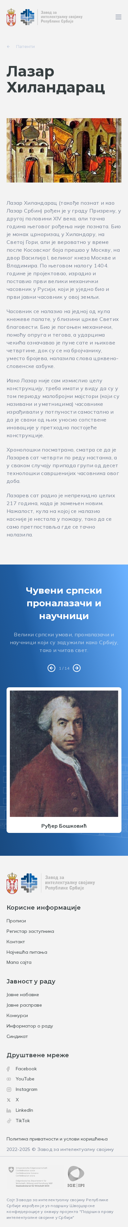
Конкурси (17, 1015)
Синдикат (17, 1036)
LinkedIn (24, 1110)
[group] (64, 760)
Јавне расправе (24, 1005)
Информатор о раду (30, 1026)
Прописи (16, 921)
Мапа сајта (19, 962)
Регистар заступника (30, 931)
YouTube (25, 1079)
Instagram (26, 1089)
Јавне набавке (23, 994)
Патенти (25, 46)
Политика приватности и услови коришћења (57, 1139)
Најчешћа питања (27, 952)
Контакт (16, 942)
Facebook (26, 1069)
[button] (51, 668)
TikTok (23, 1120)
